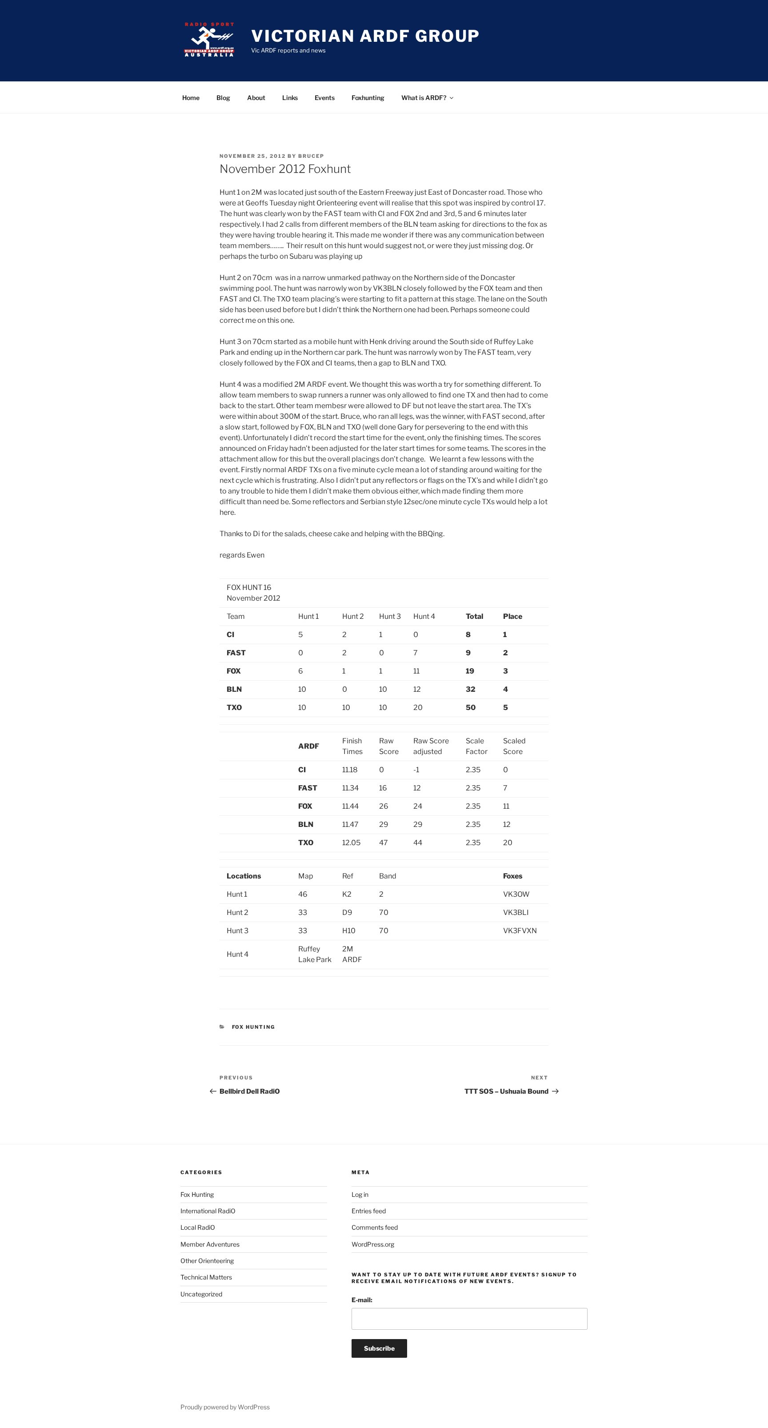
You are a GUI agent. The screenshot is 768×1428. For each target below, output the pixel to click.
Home (191, 97)
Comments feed (375, 1227)
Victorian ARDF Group (366, 36)
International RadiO (208, 1211)
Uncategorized (201, 1294)
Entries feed (369, 1211)
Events (325, 97)
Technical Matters (206, 1277)
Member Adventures (210, 1244)
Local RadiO (197, 1227)
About (256, 97)
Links (290, 97)
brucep (311, 156)
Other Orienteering (207, 1260)
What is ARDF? (423, 97)
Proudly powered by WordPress (225, 1407)
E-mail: (362, 1300)
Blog (223, 97)
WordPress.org (373, 1244)
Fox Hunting (254, 1027)
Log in (360, 1194)
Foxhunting (368, 97)
